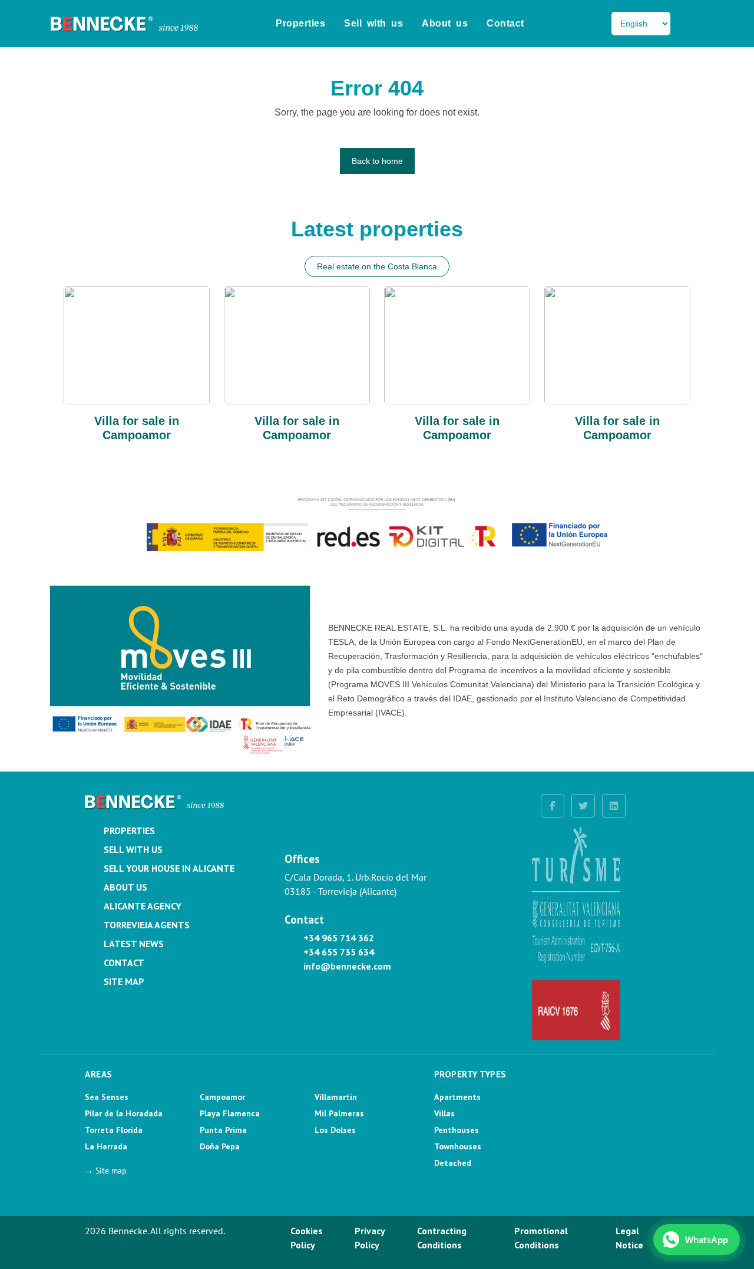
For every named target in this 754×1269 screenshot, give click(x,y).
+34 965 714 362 (338, 938)
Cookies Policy (306, 1238)
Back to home (377, 161)
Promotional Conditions (541, 1238)
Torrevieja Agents (147, 925)
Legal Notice (629, 1238)
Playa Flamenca (230, 1113)
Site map (124, 981)
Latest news (134, 944)
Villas (444, 1113)
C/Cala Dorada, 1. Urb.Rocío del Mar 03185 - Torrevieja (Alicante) (355, 884)
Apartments (457, 1097)
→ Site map (106, 1170)
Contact (505, 23)
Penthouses (456, 1130)
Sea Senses (106, 1097)
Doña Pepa (220, 1146)
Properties (300, 23)
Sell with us (373, 23)
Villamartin (336, 1097)
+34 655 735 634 (338, 952)
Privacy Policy (370, 1238)
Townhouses (457, 1146)
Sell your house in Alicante (169, 868)
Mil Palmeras (339, 1113)
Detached (452, 1163)
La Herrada (106, 1146)
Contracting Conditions (442, 1238)
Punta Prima (223, 1130)
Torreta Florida (114, 1130)
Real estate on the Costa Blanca (377, 266)
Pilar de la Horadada (124, 1113)
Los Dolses (335, 1130)
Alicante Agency (142, 906)
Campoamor (222, 1097)
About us (445, 23)
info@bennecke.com (347, 966)
